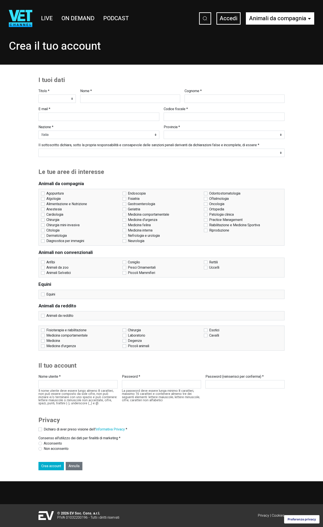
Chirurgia (52, 219)
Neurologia (136, 241)
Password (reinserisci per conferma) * (234, 376)
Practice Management (226, 219)
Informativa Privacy (110, 429)
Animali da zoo (57, 267)
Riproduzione (219, 230)
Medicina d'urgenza (142, 219)
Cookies (278, 515)
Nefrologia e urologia (144, 235)
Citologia (53, 230)
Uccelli (214, 267)
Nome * (86, 91)
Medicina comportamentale (148, 214)
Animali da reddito (59, 315)
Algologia (53, 198)
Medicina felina (139, 225)
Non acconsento (56, 448)
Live (47, 18)
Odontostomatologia (224, 193)
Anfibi (50, 262)
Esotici (214, 330)
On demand (78, 18)
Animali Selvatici (58, 272)
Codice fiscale (176, 109)
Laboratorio (136, 335)
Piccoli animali (138, 346)
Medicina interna (140, 230)
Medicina (53, 340)
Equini (50, 294)
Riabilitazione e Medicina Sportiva (234, 225)
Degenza (135, 340)
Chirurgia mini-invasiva (63, 225)
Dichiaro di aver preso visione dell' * (85, 429)
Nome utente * (49, 376)
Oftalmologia (219, 198)
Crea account (51, 466)
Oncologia (216, 204)
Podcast (116, 18)
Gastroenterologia (141, 204)
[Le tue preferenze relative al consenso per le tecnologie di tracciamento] (301, 519)
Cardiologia (54, 214)
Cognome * (193, 91)
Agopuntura (55, 193)
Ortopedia (216, 209)
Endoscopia (137, 193)
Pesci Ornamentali (142, 267)
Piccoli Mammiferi (141, 272)
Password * (131, 376)
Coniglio (134, 262)
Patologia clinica (221, 214)
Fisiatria (134, 198)
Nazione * (45, 127)
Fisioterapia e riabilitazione (66, 330)
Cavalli (214, 335)
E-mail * (44, 109)
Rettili (213, 262)
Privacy (263, 515)
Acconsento (53, 443)
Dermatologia (56, 235)
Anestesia (54, 209)
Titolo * (43, 91)
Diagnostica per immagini (65, 241)
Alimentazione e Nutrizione (66, 204)
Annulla (74, 466)
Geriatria (134, 209)
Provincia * (172, 127)
